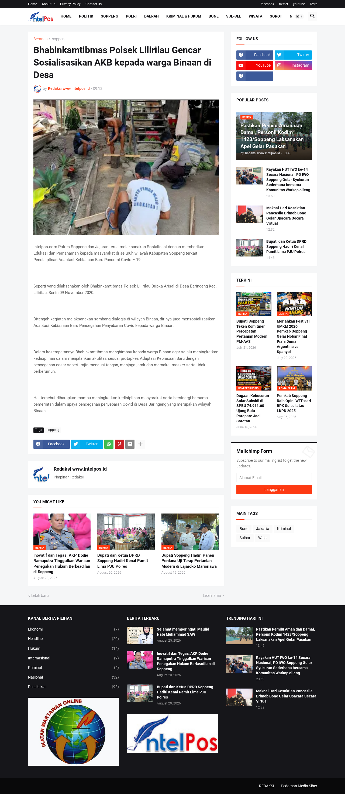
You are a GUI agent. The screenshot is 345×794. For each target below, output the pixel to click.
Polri (131, 16)
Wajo (262, 538)
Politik (86, 16)
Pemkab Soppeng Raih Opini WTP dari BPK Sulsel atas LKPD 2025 (294, 403)
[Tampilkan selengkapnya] (140, 444)
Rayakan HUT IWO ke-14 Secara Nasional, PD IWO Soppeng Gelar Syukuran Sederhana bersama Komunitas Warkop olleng (288, 179)
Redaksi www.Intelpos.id (80, 469)
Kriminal (284, 528)
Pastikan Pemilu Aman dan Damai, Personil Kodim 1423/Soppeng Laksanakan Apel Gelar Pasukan (285, 634)
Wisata (255, 16)
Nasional (73, 677)
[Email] (129, 444)
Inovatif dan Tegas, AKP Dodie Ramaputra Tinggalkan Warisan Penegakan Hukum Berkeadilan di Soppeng (61, 563)
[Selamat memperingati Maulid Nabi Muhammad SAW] (140, 635)
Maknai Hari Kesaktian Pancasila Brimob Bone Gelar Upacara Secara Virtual (286, 215)
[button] (299, 16)
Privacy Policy (70, 4)
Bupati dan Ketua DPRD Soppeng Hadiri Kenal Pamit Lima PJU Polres (122, 561)
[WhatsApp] (108, 444)
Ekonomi (73, 629)
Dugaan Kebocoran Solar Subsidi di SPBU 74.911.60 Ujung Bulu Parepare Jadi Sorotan (252, 408)
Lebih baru (40, 595)
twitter (283, 4)
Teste (313, 4)
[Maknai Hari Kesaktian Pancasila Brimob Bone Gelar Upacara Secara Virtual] (249, 214)
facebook (267, 4)
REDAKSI (266, 786)
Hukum (73, 648)
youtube (299, 4)
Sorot (276, 16)
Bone (214, 16)
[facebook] (255, 76)
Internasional (73, 658)
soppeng (59, 39)
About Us (48, 4)
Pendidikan (73, 687)
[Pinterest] (119, 444)
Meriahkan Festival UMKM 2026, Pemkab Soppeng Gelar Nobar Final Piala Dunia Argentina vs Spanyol (293, 336)
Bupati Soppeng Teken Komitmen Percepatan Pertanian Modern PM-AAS (251, 331)
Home (32, 4)
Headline (73, 638)
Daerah (151, 16)
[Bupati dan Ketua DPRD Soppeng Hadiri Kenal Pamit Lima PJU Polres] (249, 247)
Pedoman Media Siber (299, 786)
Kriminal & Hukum (183, 16)
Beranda (40, 39)
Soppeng (109, 16)
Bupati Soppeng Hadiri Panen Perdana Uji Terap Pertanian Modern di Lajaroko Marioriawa (189, 561)
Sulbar (245, 538)
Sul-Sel (233, 16)
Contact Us (93, 4)
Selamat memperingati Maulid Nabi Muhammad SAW (183, 631)
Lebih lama (212, 595)
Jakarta (262, 528)
